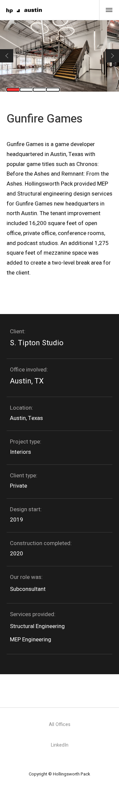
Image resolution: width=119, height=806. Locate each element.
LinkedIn (59, 745)
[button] (6, 55)
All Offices (59, 724)
